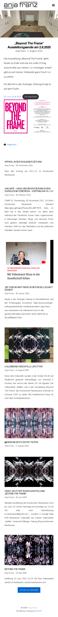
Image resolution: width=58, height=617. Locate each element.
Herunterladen (30, 96)
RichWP (38, 611)
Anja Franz (32, 607)
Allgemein (11, 144)
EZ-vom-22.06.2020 (12, 96)
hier (49, 72)
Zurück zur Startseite (29, 590)
